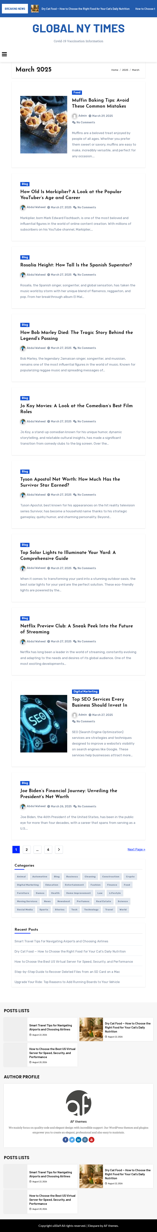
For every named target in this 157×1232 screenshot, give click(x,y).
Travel (109, 909)
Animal (21, 876)
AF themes (78, 1121)
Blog (25, 184)
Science (123, 901)
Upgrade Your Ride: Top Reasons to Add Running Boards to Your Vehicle (67, 982)
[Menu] (78, 54)
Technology (91, 909)
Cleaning (90, 876)
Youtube (91, 1140)
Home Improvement (78, 893)
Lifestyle (115, 893)
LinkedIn (78, 1140)
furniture (23, 893)
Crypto (130, 876)
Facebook (65, 1140)
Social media (25, 909)
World (123, 909)
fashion (96, 884)
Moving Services (27, 901)
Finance (112, 884)
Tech (74, 909)
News (47, 901)
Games (40, 893)
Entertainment (74, 884)
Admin (82, 115)
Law (99, 893)
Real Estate (103, 901)
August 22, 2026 (39, 1035)
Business (72, 876)
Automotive (39, 876)
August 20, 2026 (39, 1062)
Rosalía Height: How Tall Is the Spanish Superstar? (76, 265)
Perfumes (83, 901)
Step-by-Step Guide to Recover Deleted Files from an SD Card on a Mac (67, 972)
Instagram (85, 1140)
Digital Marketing (85, 691)
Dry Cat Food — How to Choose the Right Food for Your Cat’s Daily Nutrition (70, 951)
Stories (60, 909)
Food (77, 92)
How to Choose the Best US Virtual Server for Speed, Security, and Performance (74, 961)
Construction (110, 876)
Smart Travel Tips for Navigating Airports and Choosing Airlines (61, 941)
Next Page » (136, 849)
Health (55, 893)
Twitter (72, 1140)
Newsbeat (63, 901)
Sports (43, 909)
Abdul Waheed (36, 207)
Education (51, 884)
